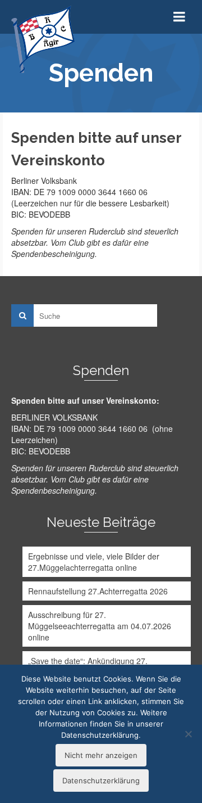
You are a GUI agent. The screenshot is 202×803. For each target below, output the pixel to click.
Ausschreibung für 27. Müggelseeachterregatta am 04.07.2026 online (99, 626)
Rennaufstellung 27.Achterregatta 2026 (98, 591)
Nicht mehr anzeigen (101, 755)
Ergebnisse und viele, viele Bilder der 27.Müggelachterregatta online (93, 562)
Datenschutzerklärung (101, 780)
